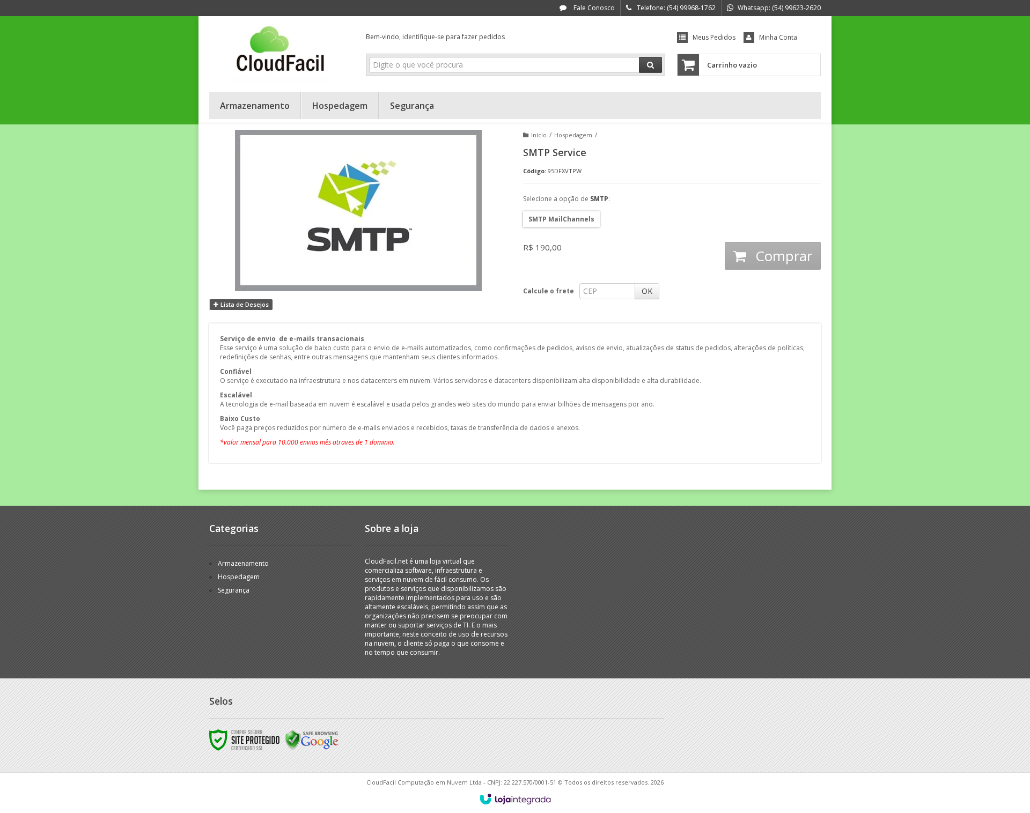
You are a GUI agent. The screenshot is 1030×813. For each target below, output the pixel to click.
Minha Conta (778, 37)
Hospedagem (573, 135)
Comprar (782, 255)
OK (647, 291)
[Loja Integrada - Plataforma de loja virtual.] (515, 799)
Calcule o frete (548, 290)
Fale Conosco (593, 7)
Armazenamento (243, 563)
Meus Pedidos (714, 37)
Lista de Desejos (244, 304)
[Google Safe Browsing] (312, 739)
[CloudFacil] (279, 51)
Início (539, 135)
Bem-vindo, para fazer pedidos (435, 36)
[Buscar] (650, 65)
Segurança (233, 590)
